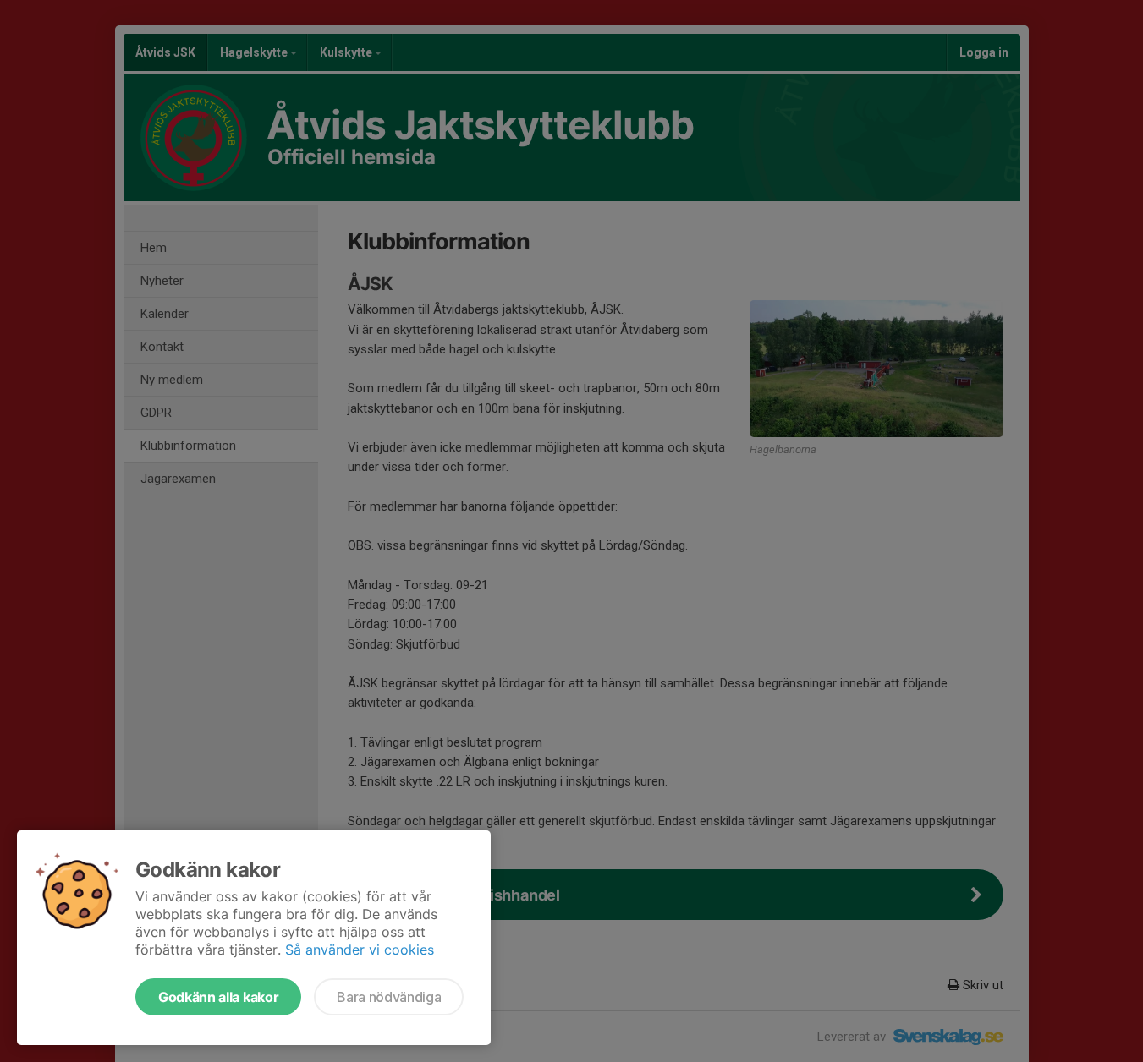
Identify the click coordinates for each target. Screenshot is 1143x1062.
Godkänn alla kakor (218, 996)
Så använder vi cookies (359, 949)
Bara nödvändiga (389, 996)
